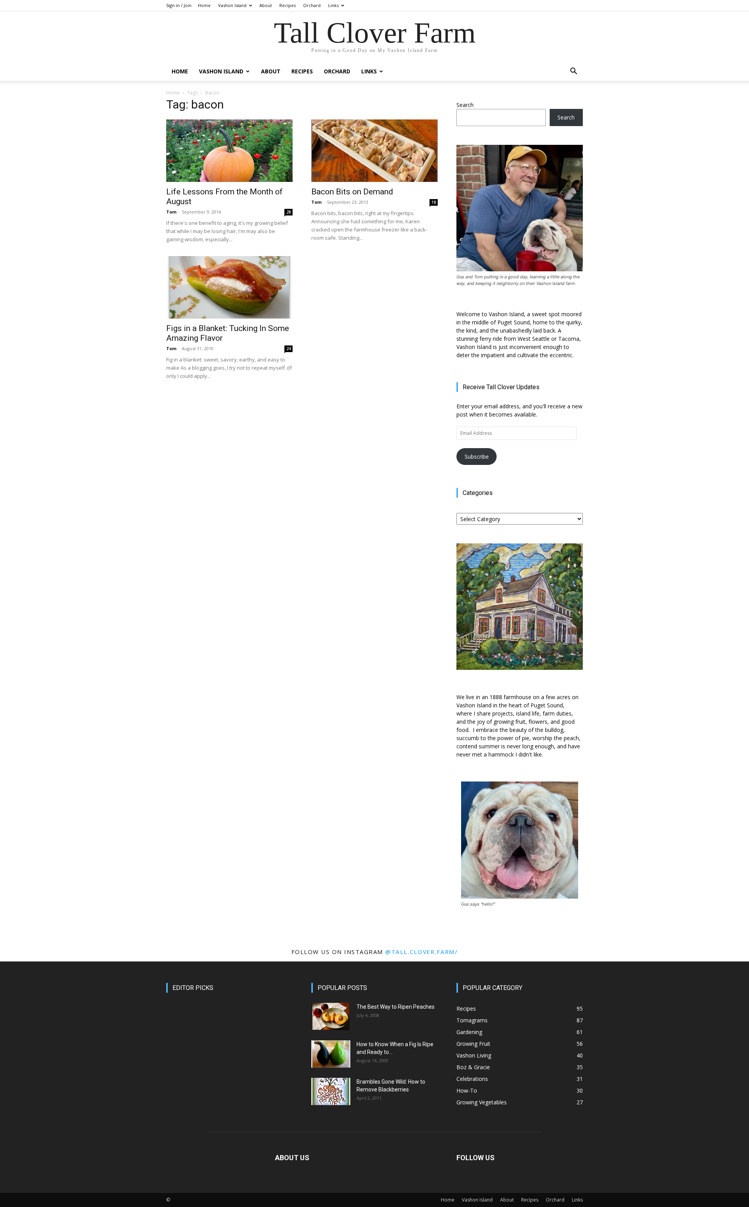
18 (433, 202)
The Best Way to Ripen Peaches (396, 1007)
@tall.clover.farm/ (421, 952)
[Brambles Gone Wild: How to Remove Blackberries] (330, 1091)
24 (288, 348)
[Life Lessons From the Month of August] (229, 150)
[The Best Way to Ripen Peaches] (330, 1016)
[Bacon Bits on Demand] (374, 150)
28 (288, 212)
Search (465, 105)
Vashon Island (232, 5)
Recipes (287, 5)
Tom (171, 212)
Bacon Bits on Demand (352, 191)
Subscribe (477, 456)
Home (204, 5)
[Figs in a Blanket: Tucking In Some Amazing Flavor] (229, 287)
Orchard (312, 5)
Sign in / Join (179, 5)
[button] (573, 72)
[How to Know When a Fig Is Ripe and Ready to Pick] (330, 1054)
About (265, 5)
